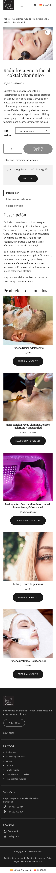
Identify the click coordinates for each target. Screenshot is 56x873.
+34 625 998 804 (15, 811)
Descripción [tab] (12, 192)
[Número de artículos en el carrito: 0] (35, 5)
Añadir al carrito (38, 148)
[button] (47, 32)
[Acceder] (28, 5)
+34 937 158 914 (15, 806)
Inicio (6, 18)
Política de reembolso (31, 861)
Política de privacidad (14, 858)
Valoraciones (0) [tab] (15, 205)
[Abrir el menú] (22, 5)
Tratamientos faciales (20, 18)
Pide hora (14, 723)
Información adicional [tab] (18, 199)
